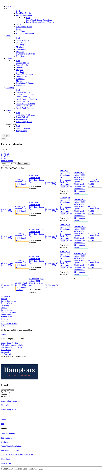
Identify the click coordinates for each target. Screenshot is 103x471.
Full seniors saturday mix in (12, 345)
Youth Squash (6, 317)
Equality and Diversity (10, 450)
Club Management (8, 312)
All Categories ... (7, 354)
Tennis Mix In (6, 303)
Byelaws (4, 442)
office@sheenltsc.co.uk (10, 401)
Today (3, 158)
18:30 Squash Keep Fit (21, 185)
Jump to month (7, 161)
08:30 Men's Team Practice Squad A (79, 206)
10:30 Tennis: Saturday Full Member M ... (79, 186)
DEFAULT (5, 296)
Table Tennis (6, 350)
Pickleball (5, 352)
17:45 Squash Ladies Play (65, 181)
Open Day (5, 319)
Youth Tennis (6, 314)
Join (3, 139)
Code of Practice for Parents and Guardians (18, 455)
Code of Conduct (8, 433)
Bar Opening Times (9, 409)
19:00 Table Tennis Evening (66, 185)
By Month (5, 154)
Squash (4, 299)
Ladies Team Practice (9, 343)
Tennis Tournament (8, 301)
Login (6, 135)
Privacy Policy (7, 463)
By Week (4, 156)
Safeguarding (6, 438)
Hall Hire (4, 321)
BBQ (3, 326)
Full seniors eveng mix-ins (11, 347)
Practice (4, 308)
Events (3, 334)
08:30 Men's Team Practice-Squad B (80, 179)
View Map (5, 405)
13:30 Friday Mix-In (65, 176)
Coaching (5, 305)
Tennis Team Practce (9, 323)
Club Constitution (8, 459)
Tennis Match (6, 310)
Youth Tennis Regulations (11, 446)
